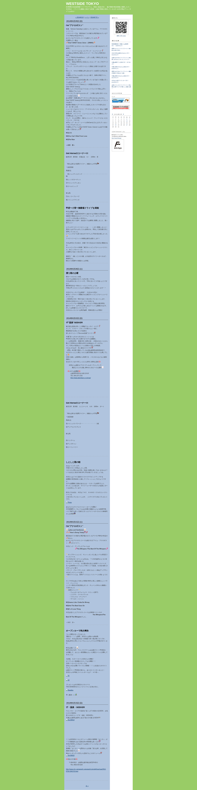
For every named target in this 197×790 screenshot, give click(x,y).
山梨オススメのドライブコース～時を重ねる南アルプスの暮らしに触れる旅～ (121, 86)
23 (115, 125)
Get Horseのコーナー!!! (77, 153)
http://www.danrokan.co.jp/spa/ (80, 378)
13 (127, 121)
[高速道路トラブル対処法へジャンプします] (121, 109)
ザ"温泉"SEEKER (74, 322)
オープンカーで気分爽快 (77, 631)
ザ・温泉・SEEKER (75, 707)
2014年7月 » (95, 17)
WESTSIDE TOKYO (82, 4)
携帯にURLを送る (121, 36)
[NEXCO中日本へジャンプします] (121, 102)
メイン (87, 17)
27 (127, 125)
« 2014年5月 (79, 17)
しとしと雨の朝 (73, 462)
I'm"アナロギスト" (74, 25)
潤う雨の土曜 (72, 273)
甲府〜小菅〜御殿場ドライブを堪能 (82, 208)
